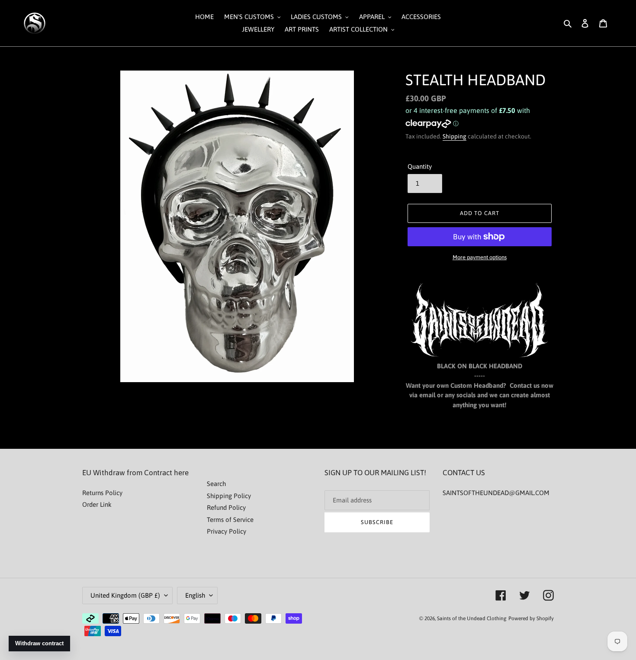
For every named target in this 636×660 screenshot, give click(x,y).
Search (216, 483)
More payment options (480, 257)
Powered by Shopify (531, 618)
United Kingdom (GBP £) (125, 595)
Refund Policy (226, 507)
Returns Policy (102, 492)
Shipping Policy (229, 495)
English (195, 595)
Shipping (454, 136)
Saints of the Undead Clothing (472, 618)
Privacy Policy (226, 531)
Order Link (97, 504)
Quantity (420, 166)
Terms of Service (230, 519)
